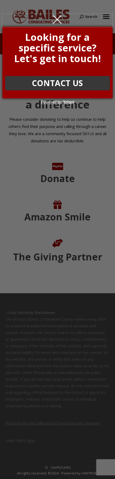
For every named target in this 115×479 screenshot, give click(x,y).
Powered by (57, 102)
